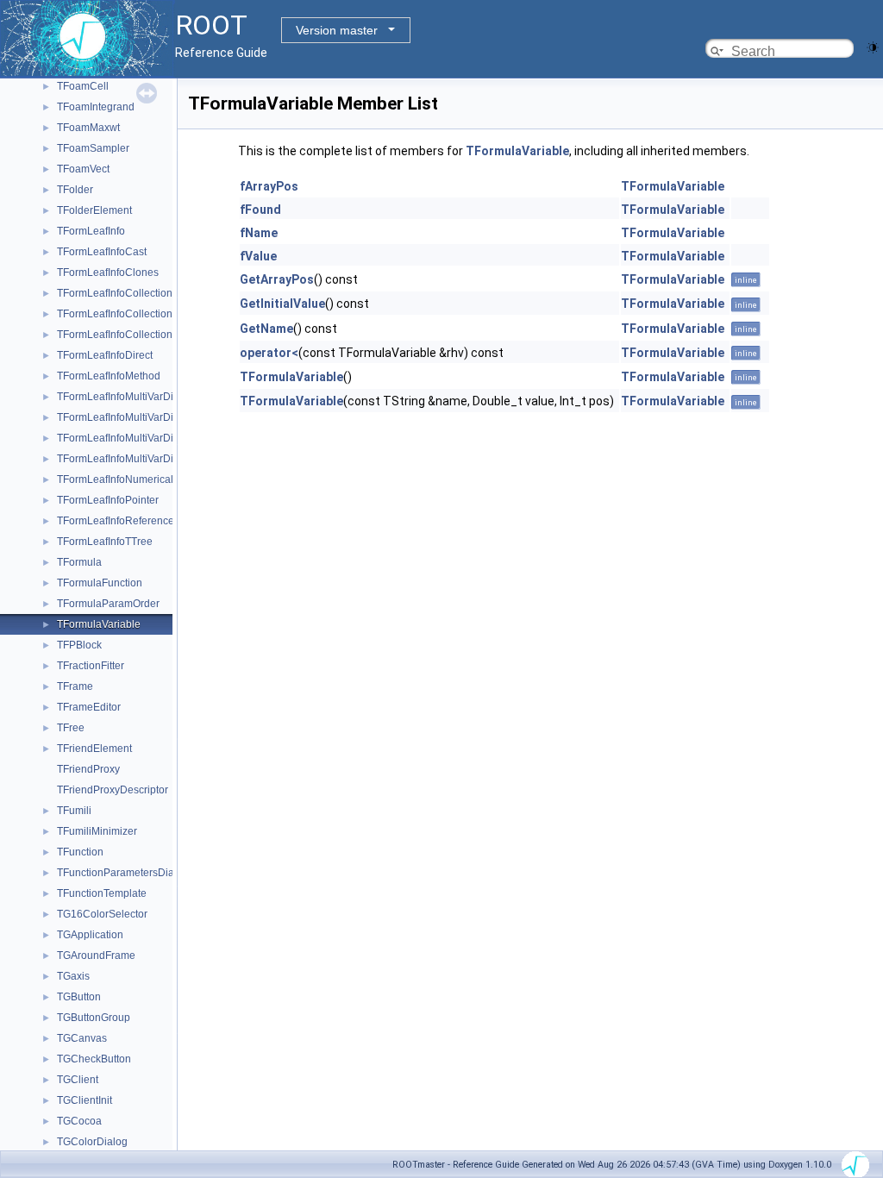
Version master (337, 30)
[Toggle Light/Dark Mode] (873, 46)
